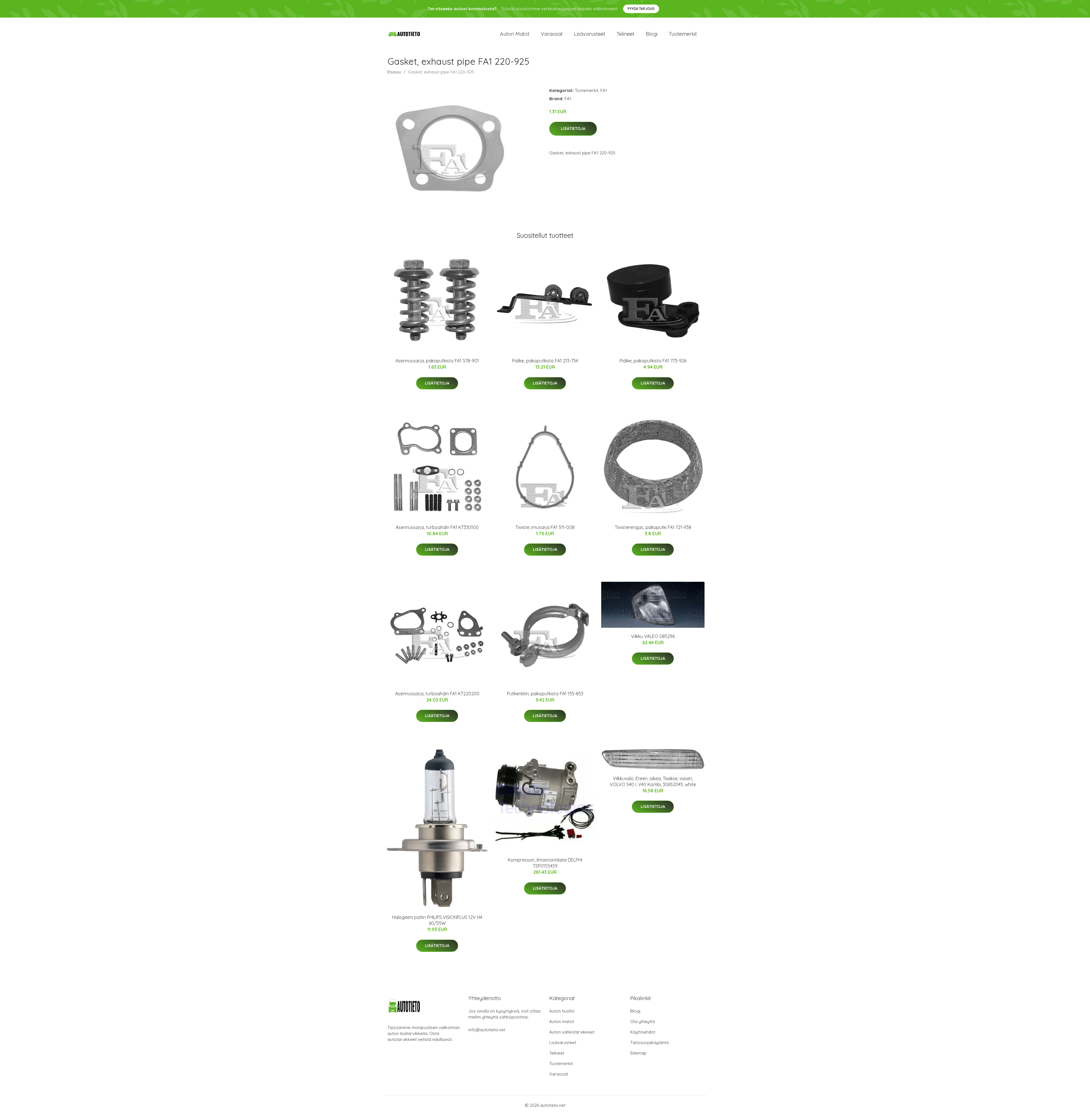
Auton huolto (562, 1011)
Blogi (651, 34)
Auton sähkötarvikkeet (571, 1032)
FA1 (603, 90)
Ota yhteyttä (642, 1021)
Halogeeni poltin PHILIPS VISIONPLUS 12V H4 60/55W (437, 920)
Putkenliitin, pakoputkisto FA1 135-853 (545, 693)
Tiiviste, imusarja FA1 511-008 (545, 527)
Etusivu (394, 72)
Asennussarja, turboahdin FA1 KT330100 (437, 527)
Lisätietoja (573, 128)
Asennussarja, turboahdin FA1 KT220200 (437, 693)
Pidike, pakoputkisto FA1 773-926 (653, 361)
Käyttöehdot (642, 1032)
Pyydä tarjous (641, 9)
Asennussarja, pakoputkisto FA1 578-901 (437, 361)
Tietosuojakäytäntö (649, 1042)
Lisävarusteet (589, 34)
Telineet (625, 34)
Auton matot (514, 34)
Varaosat (552, 34)
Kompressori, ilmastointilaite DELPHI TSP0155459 (545, 863)
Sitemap (638, 1053)
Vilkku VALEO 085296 (653, 636)
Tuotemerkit (683, 34)
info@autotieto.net (486, 1029)
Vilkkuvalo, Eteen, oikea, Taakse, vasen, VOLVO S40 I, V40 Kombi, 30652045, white (653, 781)
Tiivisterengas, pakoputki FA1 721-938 (653, 527)
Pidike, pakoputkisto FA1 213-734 (545, 361)
